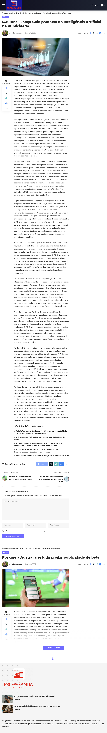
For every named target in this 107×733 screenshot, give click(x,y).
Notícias (17, 699)
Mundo (5, 552)
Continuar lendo (53, 648)
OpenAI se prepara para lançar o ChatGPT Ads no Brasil (34, 696)
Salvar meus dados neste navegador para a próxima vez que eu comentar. (30, 531)
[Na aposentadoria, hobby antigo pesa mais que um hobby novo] (7, 709)
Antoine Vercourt (16, 33)
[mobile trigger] (4, 5)
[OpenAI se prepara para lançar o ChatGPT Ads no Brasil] (7, 699)
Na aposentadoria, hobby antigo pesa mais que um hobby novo (37, 706)
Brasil (5, 17)
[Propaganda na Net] (14, 5)
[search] (92, 5)
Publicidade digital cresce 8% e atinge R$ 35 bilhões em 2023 (42, 456)
